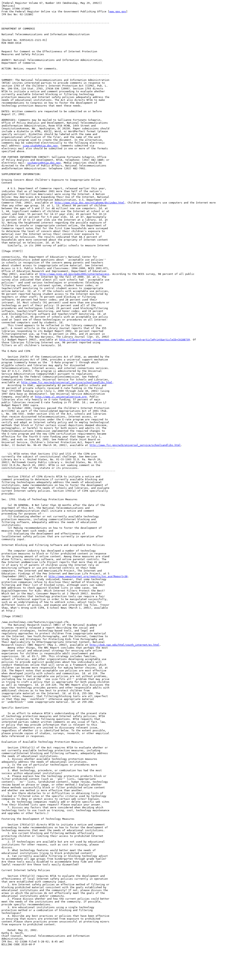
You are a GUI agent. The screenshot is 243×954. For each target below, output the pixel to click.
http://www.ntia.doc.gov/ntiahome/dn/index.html (90, 202)
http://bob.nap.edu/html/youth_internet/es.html (124, 644)
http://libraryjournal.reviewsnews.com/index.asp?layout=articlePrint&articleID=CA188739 (124, 339)
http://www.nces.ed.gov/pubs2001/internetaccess (74, 274)
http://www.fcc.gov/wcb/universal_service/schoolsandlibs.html (66, 382)
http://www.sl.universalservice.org (61, 396)
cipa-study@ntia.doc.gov (40, 145)
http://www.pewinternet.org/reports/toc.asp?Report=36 (88, 576)
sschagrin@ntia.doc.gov (44, 162)
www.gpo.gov (117, 11)
